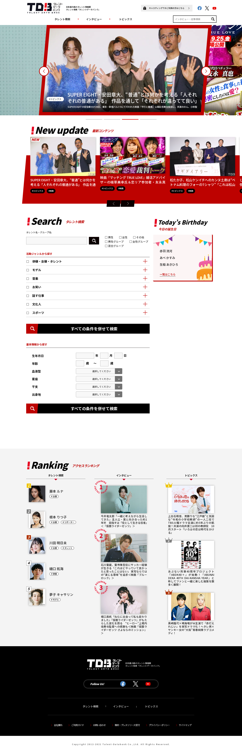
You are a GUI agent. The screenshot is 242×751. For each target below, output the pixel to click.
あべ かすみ (167, 257)
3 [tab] (130, 119)
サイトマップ (185, 725)
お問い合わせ (99, 725)
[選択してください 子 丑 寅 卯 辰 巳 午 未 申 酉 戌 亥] (99, 387)
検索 (94, 240)
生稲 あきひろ (169, 264)
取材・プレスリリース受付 (127, 725)
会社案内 (58, 725)
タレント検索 (62, 19)
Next (206, 71)
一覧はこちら (167, 274)
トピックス (125, 19)
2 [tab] (112, 119)
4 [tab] (148, 119)
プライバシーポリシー (159, 725)
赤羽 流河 (166, 251)
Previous (44, 71)
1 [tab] (94, 119)
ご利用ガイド (77, 725)
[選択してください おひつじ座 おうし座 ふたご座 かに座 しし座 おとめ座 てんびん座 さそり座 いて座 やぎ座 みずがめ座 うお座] (99, 379)
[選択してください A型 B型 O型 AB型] (99, 371)
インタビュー (94, 19)
